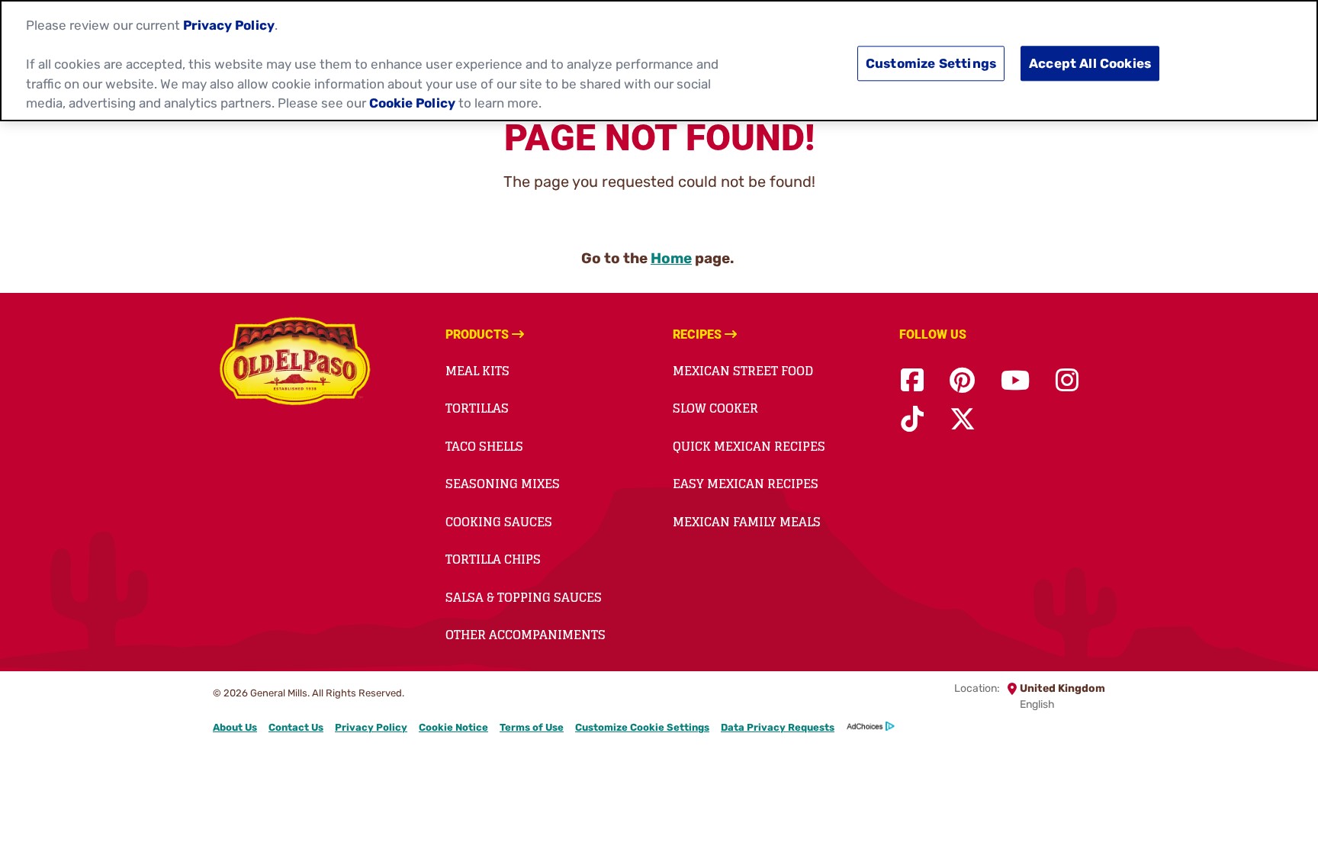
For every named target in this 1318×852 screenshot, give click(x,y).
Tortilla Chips (493, 559)
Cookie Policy (412, 103)
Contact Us (295, 727)
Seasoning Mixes (502, 483)
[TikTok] (912, 419)
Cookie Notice (453, 727)
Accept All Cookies (1090, 63)
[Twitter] (962, 419)
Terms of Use (532, 727)
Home (671, 258)
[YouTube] (1015, 381)
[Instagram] (1067, 381)
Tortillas (477, 408)
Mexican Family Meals (747, 521)
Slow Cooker (715, 408)
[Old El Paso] (295, 363)
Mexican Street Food (743, 370)
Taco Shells (484, 446)
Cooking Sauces (498, 521)
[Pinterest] (962, 381)
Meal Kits (477, 370)
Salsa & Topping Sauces (523, 597)
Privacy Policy (371, 727)
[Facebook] (912, 381)
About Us (235, 727)
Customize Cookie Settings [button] (642, 727)
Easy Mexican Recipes (745, 483)
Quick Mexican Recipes (749, 446)
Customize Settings (931, 63)
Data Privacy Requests (777, 727)
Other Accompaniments (525, 634)
